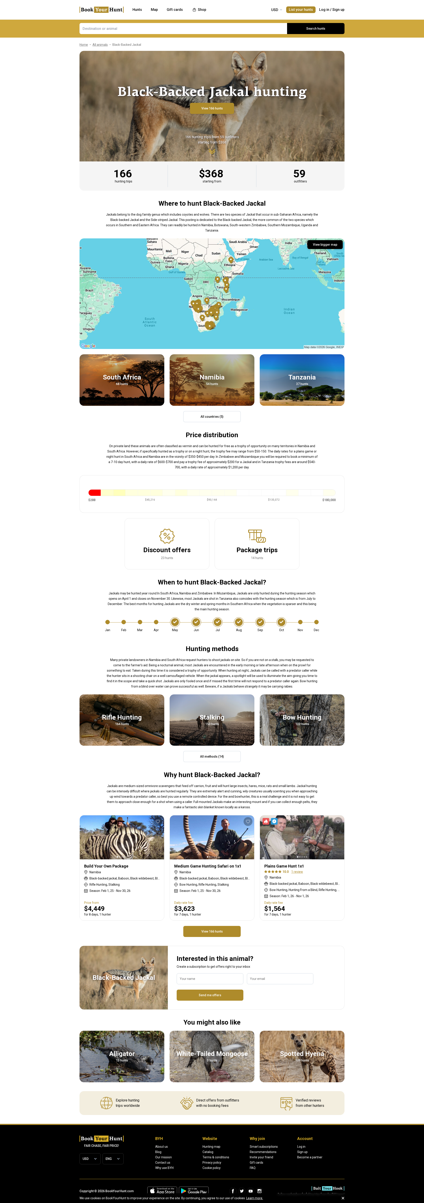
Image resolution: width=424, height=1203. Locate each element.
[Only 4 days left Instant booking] (271, 821)
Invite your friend (261, 1157)
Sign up (338, 10)
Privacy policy (212, 1162)
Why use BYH (164, 1168)
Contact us (162, 1162)
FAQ (253, 1168)
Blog (158, 1152)
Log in (324, 10)
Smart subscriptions (264, 1146)
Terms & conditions (216, 1157)
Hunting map (211, 1146)
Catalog (208, 1152)
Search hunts (315, 28)
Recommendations (263, 1152)
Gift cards (256, 1162)
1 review (297, 872)
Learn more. (254, 1198)
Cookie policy (212, 1168)
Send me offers (210, 995)
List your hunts (301, 10)
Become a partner (309, 1157)
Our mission (163, 1157)
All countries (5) (212, 416)
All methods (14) (212, 756)
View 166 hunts (212, 108)
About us (161, 1146)
